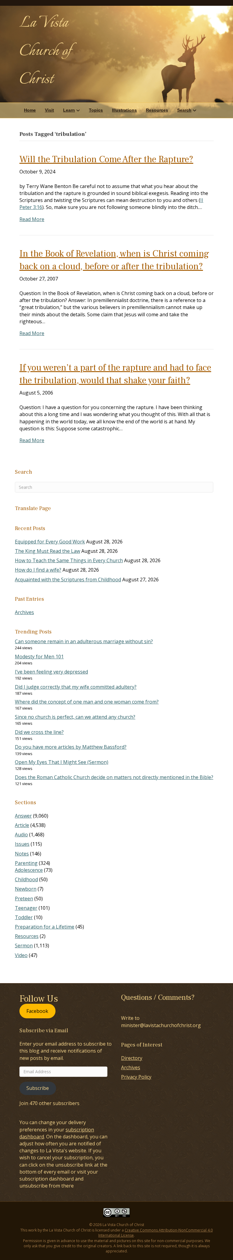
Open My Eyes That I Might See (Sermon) (61, 762)
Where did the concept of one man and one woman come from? (87, 701)
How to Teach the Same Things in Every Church (69, 560)
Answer (23, 815)
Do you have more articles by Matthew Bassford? (71, 747)
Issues (22, 844)
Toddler (24, 917)
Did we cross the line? (39, 732)
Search (184, 110)
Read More (31, 219)
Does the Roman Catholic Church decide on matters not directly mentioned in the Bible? (114, 777)
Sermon (24, 945)
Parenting (26, 863)
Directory (131, 1058)
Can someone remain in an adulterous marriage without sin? (84, 641)
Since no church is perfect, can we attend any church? (75, 717)
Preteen (24, 898)
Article (22, 825)
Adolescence (29, 870)
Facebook (37, 1011)
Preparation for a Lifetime (44, 926)
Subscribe (37, 1088)
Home (30, 110)
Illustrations (124, 110)
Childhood (26, 879)
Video (21, 955)
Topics (96, 110)
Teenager (26, 908)
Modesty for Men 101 (39, 656)
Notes (22, 853)
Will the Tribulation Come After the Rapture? (106, 159)
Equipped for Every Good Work (50, 541)
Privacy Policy (136, 1077)
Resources (157, 110)
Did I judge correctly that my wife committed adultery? (76, 687)
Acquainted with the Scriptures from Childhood (68, 579)
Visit (49, 110)
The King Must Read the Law (47, 551)
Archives (24, 612)
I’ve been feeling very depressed (51, 671)
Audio (21, 834)
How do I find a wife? (38, 569)
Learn (69, 110)
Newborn (25, 888)
